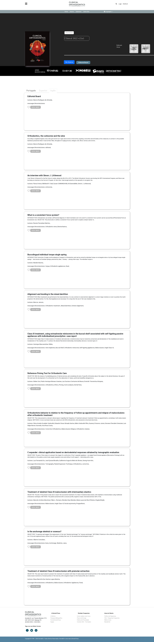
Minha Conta (107, 620)
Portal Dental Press (56, 620)
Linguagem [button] (108, 11)
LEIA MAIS (35, 107)
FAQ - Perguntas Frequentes (112, 618)
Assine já (125, 4)
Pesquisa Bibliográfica (56, 618)
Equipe (52, 622)
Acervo (72, 11)
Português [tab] (31, 90)
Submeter (78, 11)
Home (66, 11)
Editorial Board (83, 62)
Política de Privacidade (83, 620)
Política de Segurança (110, 616)
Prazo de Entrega (81, 618)
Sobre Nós (86, 11)
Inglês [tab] (53, 90)
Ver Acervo (69, 62)
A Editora (53, 616)
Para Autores (69, 32)
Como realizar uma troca (83, 616)
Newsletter (107, 622)
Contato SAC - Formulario (84, 622)
